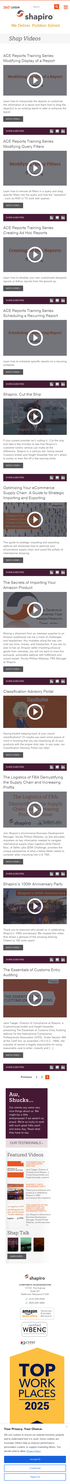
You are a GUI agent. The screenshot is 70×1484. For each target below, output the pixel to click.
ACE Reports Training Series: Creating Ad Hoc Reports (28, 230)
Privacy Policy (34, 1451)
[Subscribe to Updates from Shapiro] (52, 131)
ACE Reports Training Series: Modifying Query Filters (28, 144)
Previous (26, 1077)
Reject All (35, 1476)
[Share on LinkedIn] (63, 131)
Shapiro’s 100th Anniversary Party (33, 884)
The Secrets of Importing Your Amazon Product (29, 585)
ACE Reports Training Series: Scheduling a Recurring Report (30, 313)
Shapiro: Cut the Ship (22, 394)
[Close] (67, 1426)
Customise (35, 1468)
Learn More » (17, 1256)
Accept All (35, 1459)
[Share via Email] (57, 131)
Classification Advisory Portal (28, 691)
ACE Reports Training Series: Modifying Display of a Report (29, 58)
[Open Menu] (65, 7)
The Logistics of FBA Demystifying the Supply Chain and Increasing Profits (33, 782)
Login (11, 7)
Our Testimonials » (26, 1143)
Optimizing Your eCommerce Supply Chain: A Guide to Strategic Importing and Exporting (33, 492)
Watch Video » (13, 119)
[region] (35, 1454)
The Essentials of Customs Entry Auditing (31, 972)
